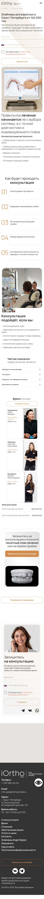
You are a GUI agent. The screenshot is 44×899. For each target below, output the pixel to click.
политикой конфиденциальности (18, 52)
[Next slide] (38, 288)
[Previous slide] (5, 288)
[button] (22, 554)
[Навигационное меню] (41, 3)
